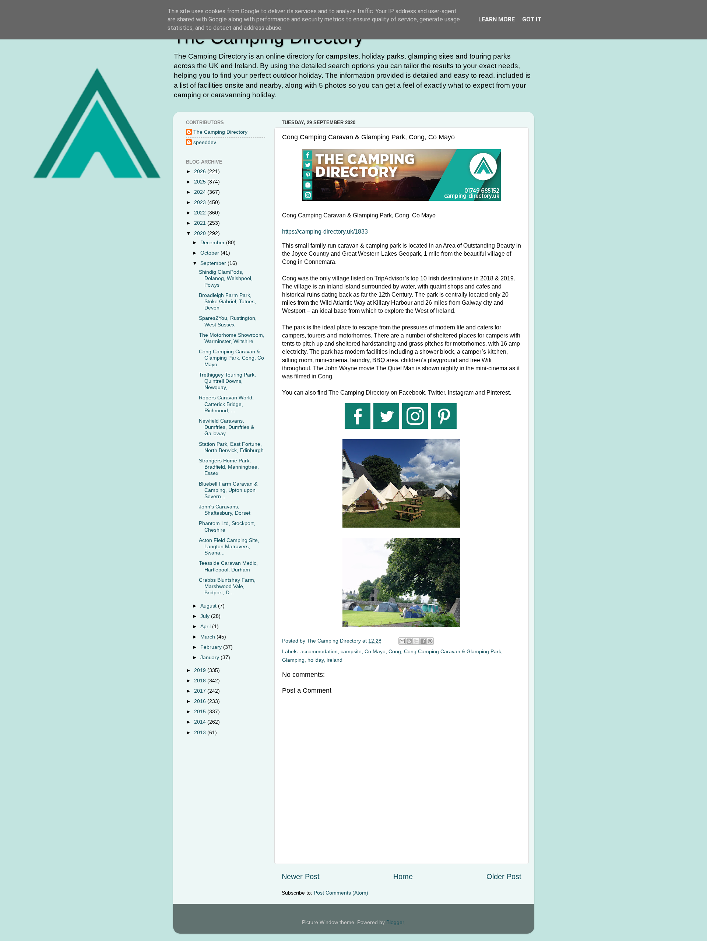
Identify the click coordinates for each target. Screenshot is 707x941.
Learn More (496, 19)
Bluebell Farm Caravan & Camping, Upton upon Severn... (228, 490)
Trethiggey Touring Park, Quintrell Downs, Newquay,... (227, 381)
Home (403, 876)
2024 (200, 192)
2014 (200, 722)
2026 (200, 171)
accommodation (319, 651)
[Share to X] (416, 641)
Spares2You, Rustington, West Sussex (228, 321)
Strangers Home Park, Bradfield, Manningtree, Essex (229, 467)
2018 (200, 680)
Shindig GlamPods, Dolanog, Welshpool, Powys (226, 278)
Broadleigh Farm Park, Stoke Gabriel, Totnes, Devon (227, 301)
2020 (200, 233)
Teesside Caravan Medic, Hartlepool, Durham (228, 566)
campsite (351, 651)
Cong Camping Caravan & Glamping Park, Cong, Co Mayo (231, 358)
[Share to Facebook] (423, 641)
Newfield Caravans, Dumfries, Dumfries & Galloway (226, 427)
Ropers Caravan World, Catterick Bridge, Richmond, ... (226, 404)
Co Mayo (375, 651)
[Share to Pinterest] (430, 641)
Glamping (293, 660)
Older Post (503, 876)
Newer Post (301, 876)
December (213, 242)
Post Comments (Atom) (341, 893)
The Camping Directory (220, 132)
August (209, 606)
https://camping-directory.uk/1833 (325, 231)
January (210, 657)
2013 (200, 732)
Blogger (395, 922)
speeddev (204, 142)
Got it (531, 19)
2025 (200, 182)
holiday (315, 660)
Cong (394, 651)
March (208, 637)
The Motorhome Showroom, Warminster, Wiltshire (231, 338)
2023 (200, 202)
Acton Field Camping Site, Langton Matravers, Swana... (229, 546)
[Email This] (402, 641)
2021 (200, 223)
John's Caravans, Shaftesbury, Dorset (224, 510)
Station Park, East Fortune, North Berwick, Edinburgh (231, 447)
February (211, 647)
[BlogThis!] (409, 641)
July (205, 616)
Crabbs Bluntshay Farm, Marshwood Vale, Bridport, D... (227, 586)
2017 (200, 691)
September (214, 263)
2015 (200, 711)
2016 (200, 701)
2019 (200, 670)
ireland (334, 660)
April (206, 626)
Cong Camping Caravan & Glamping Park (452, 651)
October (210, 253)
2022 (200, 213)
